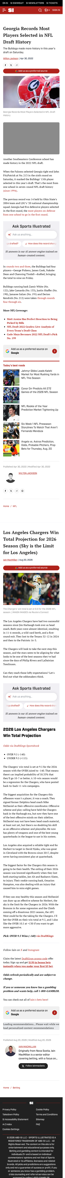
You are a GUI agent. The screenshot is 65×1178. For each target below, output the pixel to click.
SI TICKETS (52, 3)
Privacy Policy (9, 1110)
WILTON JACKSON (28, 473)
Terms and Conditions (47, 1114)
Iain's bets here (38, 999)
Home (6, 506)
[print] (22, 491)
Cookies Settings (11, 1129)
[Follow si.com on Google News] (54, 351)
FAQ (38, 1124)
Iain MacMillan (10, 560)
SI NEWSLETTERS (35, 3)
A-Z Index (7, 1124)
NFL (15, 506)
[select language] (47, 10)
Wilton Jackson (10, 58)
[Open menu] (4, 10)
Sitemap (40, 1119)
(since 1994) (10, 190)
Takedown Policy (11, 1114)
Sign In (56, 10)
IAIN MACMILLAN (27, 1047)
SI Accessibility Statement (15, 1119)
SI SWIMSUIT (17, 3)
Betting (16, 1088)
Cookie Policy (42, 1110)
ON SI (5, 3)
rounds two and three (18, 266)
